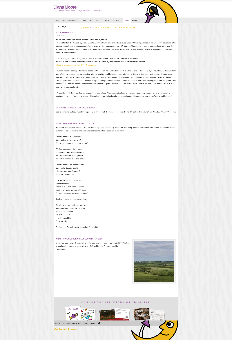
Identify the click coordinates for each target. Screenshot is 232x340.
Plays (98, 20)
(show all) (85, 27)
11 (108, 27)
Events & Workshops (69, 20)
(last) (133, 27)
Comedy (83, 20)
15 (119, 27)
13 (113, 27)
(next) (128, 27)
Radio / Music (116, 20)
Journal (127, 20)
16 (121, 27)
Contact (135, 20)
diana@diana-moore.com (85, 323)
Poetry (91, 20)
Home (57, 20)
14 (116, 27)
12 (111, 27)
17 (124, 27)
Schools (106, 20)
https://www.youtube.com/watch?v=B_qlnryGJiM (76, 65)
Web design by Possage (65, 329)
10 (105, 27)
